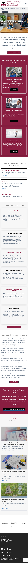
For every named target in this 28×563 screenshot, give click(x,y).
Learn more (5, 11)
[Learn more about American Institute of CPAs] (3, 552)
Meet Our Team (14, 382)
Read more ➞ (14, 452)
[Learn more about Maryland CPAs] (9, 552)
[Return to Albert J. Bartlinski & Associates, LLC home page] (11, 3)
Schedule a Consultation (14, 52)
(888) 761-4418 (4, 545)
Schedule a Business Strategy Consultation (14, 409)
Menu (26, 3)
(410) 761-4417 (4, 544)
